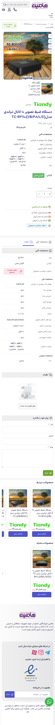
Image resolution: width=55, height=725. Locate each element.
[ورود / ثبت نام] (9, 9)
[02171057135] (15, 9)
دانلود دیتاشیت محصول (37, 225)
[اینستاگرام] (41, 652)
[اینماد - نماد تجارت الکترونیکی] (30, 673)
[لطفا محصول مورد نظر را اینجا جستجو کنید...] (4, 4)
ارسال (8, 694)
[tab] (44, 242)
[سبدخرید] (3, 9)
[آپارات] (34, 652)
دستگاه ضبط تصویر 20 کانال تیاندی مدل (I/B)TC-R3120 (41, 513)
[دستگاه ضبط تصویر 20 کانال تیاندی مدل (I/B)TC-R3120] (41, 498)
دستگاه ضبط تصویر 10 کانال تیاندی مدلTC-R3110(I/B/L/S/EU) (41, 574)
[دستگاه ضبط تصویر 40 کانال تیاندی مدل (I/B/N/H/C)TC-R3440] (18, 498)
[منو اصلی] (49, 15)
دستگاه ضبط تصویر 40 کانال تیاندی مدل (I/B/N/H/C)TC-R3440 (19, 515)
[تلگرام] (47, 652)
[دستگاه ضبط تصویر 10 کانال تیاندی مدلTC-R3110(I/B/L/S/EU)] (41, 559)
